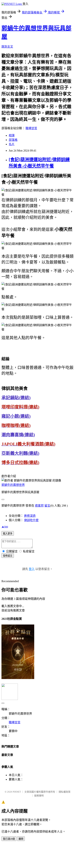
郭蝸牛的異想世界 (13, 484)
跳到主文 (7, 46)
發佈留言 (7, 555)
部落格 (13, 139)
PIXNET (17, 791)
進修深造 (30, 515)
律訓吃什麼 (31, 520)
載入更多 (7, 533)
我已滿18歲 (9, 838)
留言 (47, 505)
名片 (12, 144)
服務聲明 (39, 795)
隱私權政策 (64, 791)
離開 (21, 838)
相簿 (12, 135)
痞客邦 (39, 505)
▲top (4, 526)
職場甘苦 (31, 128)
